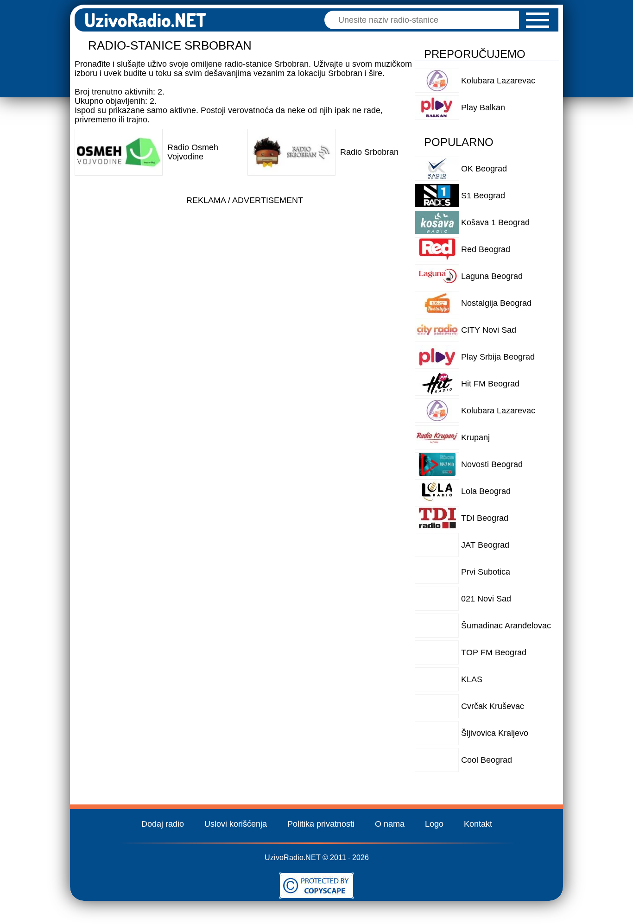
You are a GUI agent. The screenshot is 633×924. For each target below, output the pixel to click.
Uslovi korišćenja (235, 824)
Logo (434, 824)
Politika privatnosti (320, 824)
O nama (390, 824)
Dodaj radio (162, 824)
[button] (537, 20)
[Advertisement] (244, 274)
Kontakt (478, 824)
